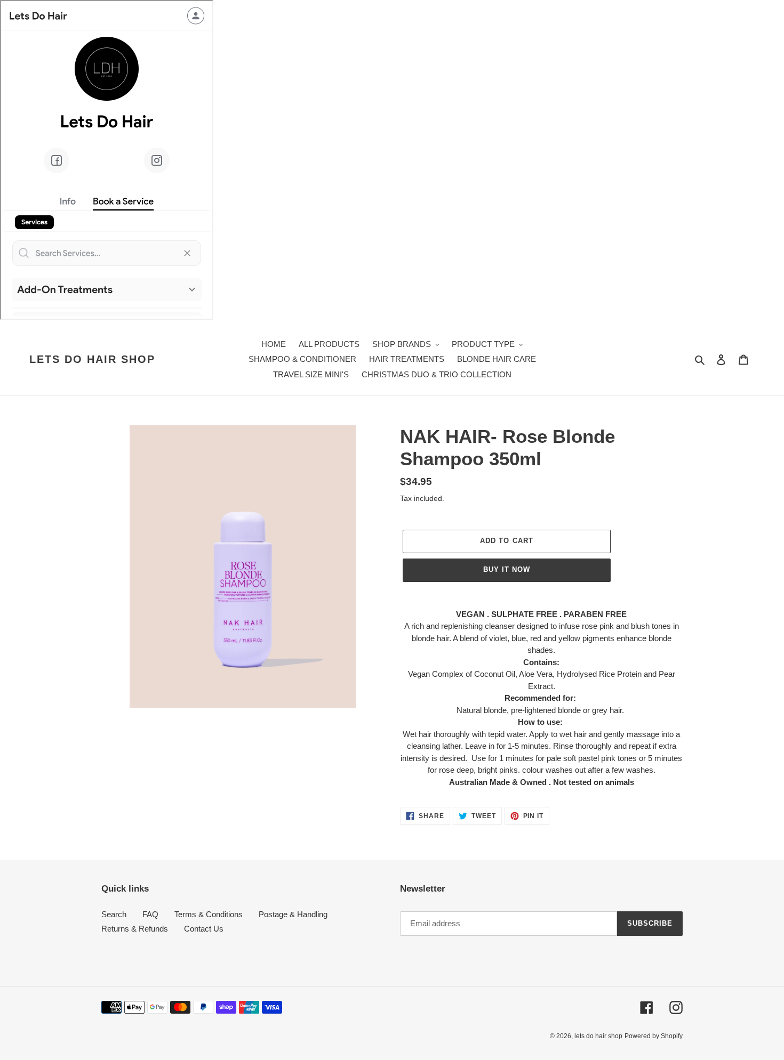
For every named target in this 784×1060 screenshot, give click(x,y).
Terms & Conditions (208, 914)
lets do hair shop (92, 359)
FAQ (150, 914)
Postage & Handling (293, 914)
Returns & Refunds (134, 928)
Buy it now (506, 569)
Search (113, 914)
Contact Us (203, 928)
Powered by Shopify (654, 1036)
